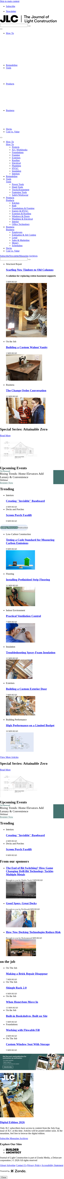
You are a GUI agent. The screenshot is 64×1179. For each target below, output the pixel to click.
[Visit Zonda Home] (13, 1172)
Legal (14, 118)
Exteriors (16, 46)
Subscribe (10, 6)
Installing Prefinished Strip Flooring (28, 579)
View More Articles (9, 757)
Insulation (16, 60)
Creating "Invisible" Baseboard (25, 500)
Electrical (16, 52)
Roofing (16, 49)
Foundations (18, 41)
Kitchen (15, 86)
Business (10, 110)
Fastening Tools (19, 78)
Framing (16, 44)
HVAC (15, 57)
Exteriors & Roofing (21, 97)
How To (10, 33)
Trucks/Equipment (20, 76)
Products (10, 84)
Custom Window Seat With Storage (28, 1044)
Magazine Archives (28, 256)
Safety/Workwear (20, 81)
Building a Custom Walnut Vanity (27, 347)
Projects (15, 36)
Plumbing (16, 54)
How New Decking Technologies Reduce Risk (33, 932)
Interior (15, 105)
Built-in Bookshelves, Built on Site (26, 1016)
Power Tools (18, 70)
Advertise (10, 1165)
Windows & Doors (21, 99)
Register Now (6, 482)
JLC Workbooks (19, 38)
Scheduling (17, 126)
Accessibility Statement (52, 1165)
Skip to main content (9, 1)
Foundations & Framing (23, 91)
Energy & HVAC (20, 94)
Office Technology (21, 107)
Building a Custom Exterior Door (26, 688)
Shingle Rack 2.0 (16, 987)
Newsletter (11, 11)
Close (3, 1177)
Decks (9, 129)
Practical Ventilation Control (23, 616)
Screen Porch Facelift (19, 515)
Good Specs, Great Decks (21, 903)
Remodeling (11, 65)
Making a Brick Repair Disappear (27, 973)
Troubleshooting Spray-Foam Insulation (30, 652)
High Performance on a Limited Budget (30, 725)
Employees (17, 113)
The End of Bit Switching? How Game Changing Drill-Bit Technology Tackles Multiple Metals (29, 871)
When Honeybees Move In (22, 1001)
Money (15, 123)
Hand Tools (17, 73)
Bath (14, 89)
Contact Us (21, 1165)
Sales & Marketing (20, 121)
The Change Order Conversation (26, 390)
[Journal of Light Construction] (28, 22)
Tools (8, 68)
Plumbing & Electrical (22, 102)
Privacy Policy (34, 1165)
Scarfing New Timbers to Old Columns (29, 269)
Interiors (16, 62)
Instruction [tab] (23, 527)
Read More (5, 435)
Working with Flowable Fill (23, 1030)
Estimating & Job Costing (24, 115)
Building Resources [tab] (9, 527)
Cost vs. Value (12, 131)
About (3, 1165)
